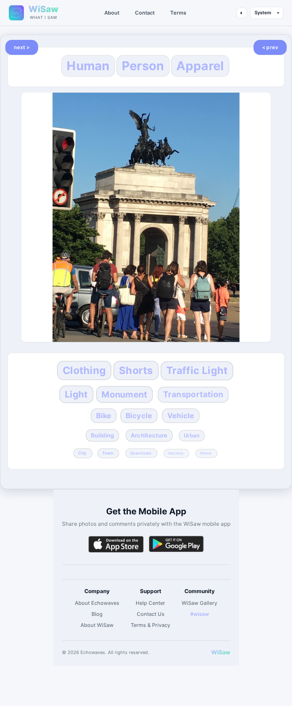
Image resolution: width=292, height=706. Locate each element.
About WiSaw (97, 625)
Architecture (149, 435)
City (82, 453)
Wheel (206, 453)
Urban (192, 435)
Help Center (150, 603)
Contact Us (151, 614)
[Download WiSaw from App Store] (116, 544)
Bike (103, 415)
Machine (176, 453)
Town (107, 453)
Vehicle (180, 415)
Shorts (136, 370)
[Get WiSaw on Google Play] (176, 544)
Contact (145, 13)
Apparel (200, 65)
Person (143, 65)
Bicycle (139, 415)
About (111, 13)
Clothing (84, 370)
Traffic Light (196, 370)
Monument (124, 394)
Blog (97, 614)
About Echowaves (97, 603)
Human (88, 65)
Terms (178, 13)
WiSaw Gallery (199, 603)
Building (102, 435)
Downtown (140, 453)
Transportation (193, 394)
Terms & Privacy (150, 625)
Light (76, 394)
